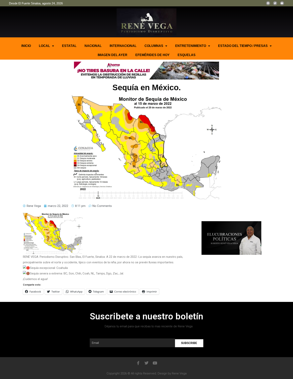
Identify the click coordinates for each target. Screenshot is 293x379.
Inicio (26, 45)
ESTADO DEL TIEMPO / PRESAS (243, 45)
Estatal (69, 45)
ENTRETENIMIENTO (190, 45)
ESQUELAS (187, 55)
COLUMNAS (154, 45)
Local (44, 45)
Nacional (93, 45)
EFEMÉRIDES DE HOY (152, 55)
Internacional (123, 45)
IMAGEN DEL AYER (112, 55)
